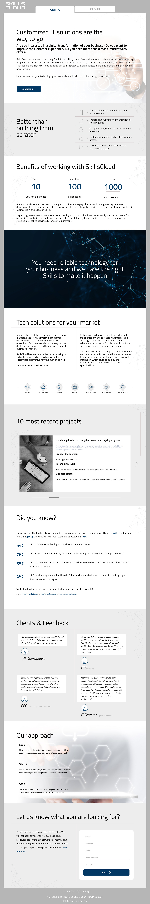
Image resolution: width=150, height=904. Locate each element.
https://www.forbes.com (30, 594)
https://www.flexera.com (48, 594)
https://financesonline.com (67, 594)
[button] (55, 9)
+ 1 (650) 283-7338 (75, 891)
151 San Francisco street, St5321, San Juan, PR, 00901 (75, 897)
